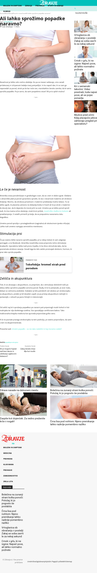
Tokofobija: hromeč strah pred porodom (45, 266)
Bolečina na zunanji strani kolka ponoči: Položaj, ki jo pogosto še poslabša (72, 392)
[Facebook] (12, 444)
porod (12, 342)
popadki (7, 342)
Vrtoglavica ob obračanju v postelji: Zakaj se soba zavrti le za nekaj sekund (85, 39)
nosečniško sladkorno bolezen (56, 211)
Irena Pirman (8, 22)
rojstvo (16, 342)
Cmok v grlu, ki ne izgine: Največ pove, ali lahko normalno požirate (85, 65)
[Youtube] (13, 444)
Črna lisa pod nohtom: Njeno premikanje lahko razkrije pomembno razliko (72, 423)
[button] (84, 8)
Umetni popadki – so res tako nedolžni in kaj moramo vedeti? (37, 329)
